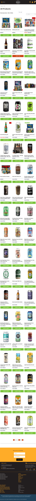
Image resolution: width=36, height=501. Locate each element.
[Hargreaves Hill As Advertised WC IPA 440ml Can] (6, 399)
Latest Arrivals (20, 475)
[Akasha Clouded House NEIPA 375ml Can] (30, 316)
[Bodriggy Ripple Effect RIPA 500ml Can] (6, 420)
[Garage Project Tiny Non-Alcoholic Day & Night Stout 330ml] (6, 106)
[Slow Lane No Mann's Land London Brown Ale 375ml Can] (18, 190)
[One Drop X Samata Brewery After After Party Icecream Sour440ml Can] (18, 253)
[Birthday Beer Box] (18, 22)
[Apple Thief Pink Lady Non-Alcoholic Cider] (18, 106)
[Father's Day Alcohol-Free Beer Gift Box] (30, 127)
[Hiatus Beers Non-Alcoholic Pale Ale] (30, 420)
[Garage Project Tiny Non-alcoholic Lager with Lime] (6, 148)
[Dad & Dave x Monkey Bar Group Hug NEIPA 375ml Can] (6, 190)
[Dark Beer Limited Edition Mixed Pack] (18, 43)
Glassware (20, 478)
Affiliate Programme (21, 490)
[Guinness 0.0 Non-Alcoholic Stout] (6, 85)
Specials (19, 476)
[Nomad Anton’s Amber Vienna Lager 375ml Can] (30, 148)
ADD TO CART (6, 56)
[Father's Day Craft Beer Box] (6, 22)
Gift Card (19, 480)
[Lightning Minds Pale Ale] (30, 358)
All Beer (19, 473)
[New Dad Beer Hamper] (6, 169)
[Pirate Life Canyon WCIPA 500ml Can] (6, 232)
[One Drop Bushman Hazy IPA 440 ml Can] (30, 253)
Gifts (19, 479)
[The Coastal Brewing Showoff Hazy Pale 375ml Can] (30, 274)
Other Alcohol (20, 477)
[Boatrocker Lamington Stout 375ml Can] (30, 211)
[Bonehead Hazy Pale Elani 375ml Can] (18, 232)
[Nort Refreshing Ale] (6, 127)
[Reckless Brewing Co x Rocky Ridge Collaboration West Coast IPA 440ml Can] (6, 316)
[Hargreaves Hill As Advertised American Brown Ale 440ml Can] (6, 295)
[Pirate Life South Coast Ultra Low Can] (6, 337)
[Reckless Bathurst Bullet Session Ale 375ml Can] (30, 169)
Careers (19, 489)
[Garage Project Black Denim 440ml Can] (30, 399)
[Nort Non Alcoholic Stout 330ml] (6, 43)
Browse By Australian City (3, 477)
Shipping (19, 486)
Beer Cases (2, 490)
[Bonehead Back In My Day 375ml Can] (18, 378)
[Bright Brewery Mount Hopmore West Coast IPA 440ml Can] (18, 358)
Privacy (19, 488)
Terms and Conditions (21, 487)
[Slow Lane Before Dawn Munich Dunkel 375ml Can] (30, 295)
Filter (20, 12)
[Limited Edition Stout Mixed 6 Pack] (30, 85)
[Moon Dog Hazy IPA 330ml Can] (30, 106)
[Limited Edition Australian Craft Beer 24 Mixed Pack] (30, 22)
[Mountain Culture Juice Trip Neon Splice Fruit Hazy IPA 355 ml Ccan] (30, 64)
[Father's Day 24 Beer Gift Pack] (18, 85)
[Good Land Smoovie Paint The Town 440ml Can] (18, 420)
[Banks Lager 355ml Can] (18, 274)
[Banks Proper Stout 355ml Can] (30, 378)
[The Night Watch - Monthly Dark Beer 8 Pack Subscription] (18, 148)
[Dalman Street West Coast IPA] (18, 127)
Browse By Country (3, 475)
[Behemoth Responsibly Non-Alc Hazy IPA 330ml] (6, 211)
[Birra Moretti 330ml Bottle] (18, 295)
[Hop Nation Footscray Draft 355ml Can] (30, 43)
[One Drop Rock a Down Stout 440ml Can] (6, 253)
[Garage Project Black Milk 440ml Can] (6, 358)
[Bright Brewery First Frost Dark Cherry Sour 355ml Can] (30, 232)
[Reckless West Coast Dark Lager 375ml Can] (18, 211)
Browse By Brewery (3, 474)
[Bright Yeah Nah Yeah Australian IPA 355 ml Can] (18, 316)
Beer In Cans (2, 491)
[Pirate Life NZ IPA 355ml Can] (30, 190)
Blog (19, 491)
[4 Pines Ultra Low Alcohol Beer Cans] (18, 337)
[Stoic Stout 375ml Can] (18, 169)
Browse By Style (2, 473)
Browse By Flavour (2, 478)
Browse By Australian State (4, 476)
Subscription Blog (20, 492)
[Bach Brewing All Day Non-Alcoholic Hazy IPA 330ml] (18, 64)
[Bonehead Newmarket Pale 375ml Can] (6, 274)
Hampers (19, 481)
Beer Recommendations (22, 474)
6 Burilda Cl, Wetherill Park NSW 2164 (8, 468)
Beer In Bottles (2, 492)
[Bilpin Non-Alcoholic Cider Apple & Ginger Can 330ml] (18, 399)
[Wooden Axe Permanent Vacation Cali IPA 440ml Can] (30, 337)
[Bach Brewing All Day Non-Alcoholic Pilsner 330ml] (6, 64)
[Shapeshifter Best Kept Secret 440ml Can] (6, 378)
